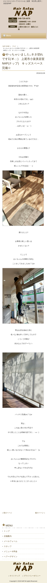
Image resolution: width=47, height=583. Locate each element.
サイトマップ (15, 576)
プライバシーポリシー (32, 576)
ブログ (14, 46)
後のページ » (40, 513)
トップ (7, 531)
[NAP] (23, 15)
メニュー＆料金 (10, 551)
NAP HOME (6, 46)
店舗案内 (8, 536)
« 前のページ (7, 513)
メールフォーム (10, 541)
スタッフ (8, 546)
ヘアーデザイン (10, 556)
